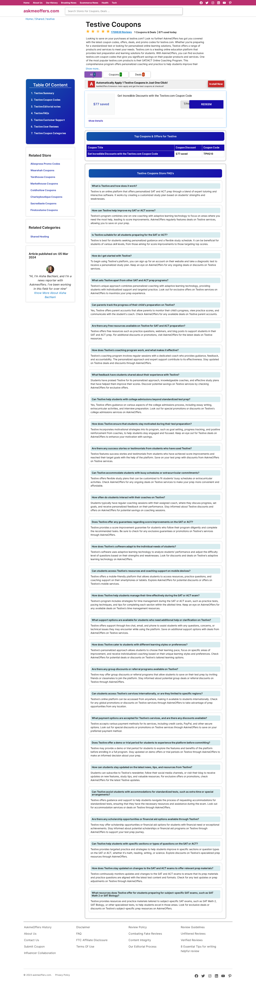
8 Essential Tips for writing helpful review (198, 949)
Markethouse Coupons (44, 183)
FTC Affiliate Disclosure (91, 940)
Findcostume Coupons (44, 210)
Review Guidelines (193, 927)
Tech (114, 2)
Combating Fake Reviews (145, 933)
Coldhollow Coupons (43, 190)
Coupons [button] (115, 74)
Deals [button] (139, 74)
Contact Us (31, 940)
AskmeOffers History (38, 927)
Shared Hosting (39, 236)
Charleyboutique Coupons (46, 196)
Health (105, 2)
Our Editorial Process (142, 946)
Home (26, 2)
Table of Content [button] (50, 85)
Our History (52, 2)
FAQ (79, 933)
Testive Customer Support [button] (49, 120)
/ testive (50, 19)
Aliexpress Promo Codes (45, 163)
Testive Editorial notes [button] (47, 106)
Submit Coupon (34, 946)
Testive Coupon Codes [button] (47, 99)
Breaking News (68, 2)
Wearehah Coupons (42, 170)
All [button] (92, 74)
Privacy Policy (62, 975)
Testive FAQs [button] (41, 113)
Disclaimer (83, 927)
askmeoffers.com (41, 10)
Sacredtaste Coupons (43, 203)
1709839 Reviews (121, 31)
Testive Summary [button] (44, 93)
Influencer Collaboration (40, 953)
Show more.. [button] (93, 68)
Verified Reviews (192, 940)
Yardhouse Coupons (42, 176)
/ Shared (39, 19)
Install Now (216, 83)
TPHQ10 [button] (198, 104)
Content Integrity (140, 940)
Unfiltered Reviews (193, 933)
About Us (37, 2)
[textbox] (123, 11)
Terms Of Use (85, 946)
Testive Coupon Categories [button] (50, 133)
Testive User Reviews (46, 126)
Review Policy (138, 927)
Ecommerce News (89, 2)
